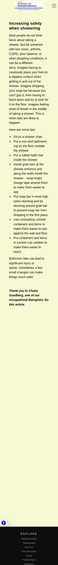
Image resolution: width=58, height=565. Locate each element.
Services (29, 547)
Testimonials (29, 543)
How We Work (29, 551)
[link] (3, 523)
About (29, 555)
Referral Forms (29, 539)
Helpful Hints (29, 560)
